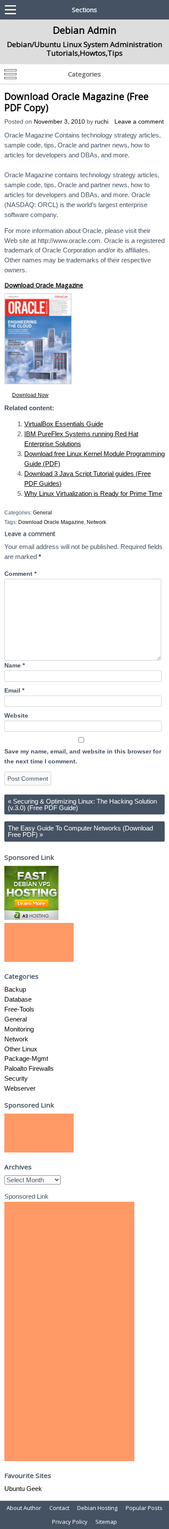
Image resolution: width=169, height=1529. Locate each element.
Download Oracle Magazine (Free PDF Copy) (76, 102)
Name (14, 665)
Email (14, 690)
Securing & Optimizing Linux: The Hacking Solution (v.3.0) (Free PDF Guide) (82, 804)
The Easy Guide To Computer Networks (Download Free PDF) (80, 831)
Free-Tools (19, 1009)
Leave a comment (139, 121)
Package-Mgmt (26, 1058)
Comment (20, 574)
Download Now (30, 395)
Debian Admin (85, 29)
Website (16, 715)
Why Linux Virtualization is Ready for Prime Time (93, 493)
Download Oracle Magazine (43, 285)
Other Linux (20, 1049)
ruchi (101, 121)
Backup (15, 989)
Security (16, 1078)
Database (18, 999)
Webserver (20, 1088)
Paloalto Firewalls (29, 1068)
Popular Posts (144, 1508)
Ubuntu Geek (23, 1488)
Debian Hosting (97, 1508)
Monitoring (19, 1029)
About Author (23, 1508)
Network (96, 522)
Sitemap (106, 1522)
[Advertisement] (39, 942)
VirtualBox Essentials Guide (63, 424)
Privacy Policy (70, 1522)
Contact (59, 1508)
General (42, 513)
